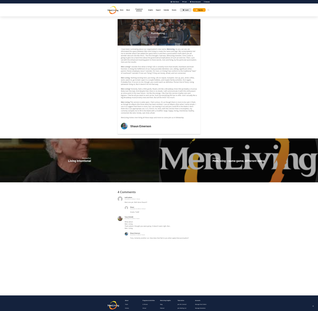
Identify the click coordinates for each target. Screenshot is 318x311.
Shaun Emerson (153, 37)
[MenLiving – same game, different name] (238, 160)
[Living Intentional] (79, 160)
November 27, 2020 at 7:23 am (137, 235)
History (127, 308)
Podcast (162, 308)
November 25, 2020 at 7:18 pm (132, 218)
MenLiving (171, 49)
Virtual (144, 308)
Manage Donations (200, 308)
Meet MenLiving (161, 29)
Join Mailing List (182, 308)
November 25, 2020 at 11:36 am (132, 199)
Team (126, 304)
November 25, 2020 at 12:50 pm (138, 209)
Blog (153, 29)
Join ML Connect (182, 304)
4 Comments (165, 37)
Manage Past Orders (200, 304)
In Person (145, 304)
